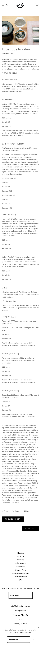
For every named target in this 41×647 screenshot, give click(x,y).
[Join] (36, 595)
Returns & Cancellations (20, 573)
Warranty (20, 560)
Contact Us (20, 556)
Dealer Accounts (20, 563)
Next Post (30, 528)
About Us (20, 553)
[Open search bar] (8, 5)
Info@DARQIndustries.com (20, 606)
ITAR (20, 580)
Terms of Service (20, 576)
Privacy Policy (20, 566)
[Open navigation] (3, 5)
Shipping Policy (20, 570)
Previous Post (12, 519)
